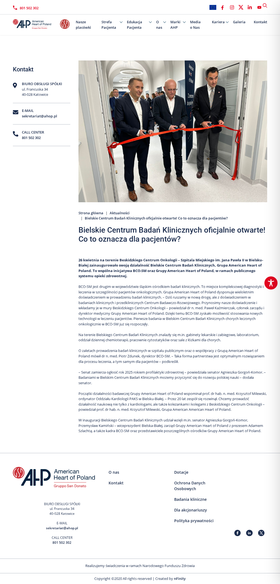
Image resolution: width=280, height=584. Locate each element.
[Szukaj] (265, 5)
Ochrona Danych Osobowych (189, 485)
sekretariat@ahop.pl (39, 116)
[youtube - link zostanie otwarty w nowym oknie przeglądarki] (259, 7)
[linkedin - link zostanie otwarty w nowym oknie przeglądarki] (249, 7)
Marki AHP (175, 24)
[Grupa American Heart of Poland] (40, 23)
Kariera (218, 21)
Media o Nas (195, 24)
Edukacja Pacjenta (134, 24)
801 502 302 (29, 7)
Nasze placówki (83, 24)
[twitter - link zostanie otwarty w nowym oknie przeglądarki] (241, 7)
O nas (159, 24)
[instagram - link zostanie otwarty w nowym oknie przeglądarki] (232, 7)
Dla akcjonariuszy (190, 510)
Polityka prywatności (194, 520)
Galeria (239, 21)
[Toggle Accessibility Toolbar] (271, 283)
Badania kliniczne (190, 499)
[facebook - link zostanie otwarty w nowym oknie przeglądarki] (222, 7)
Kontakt (260, 21)
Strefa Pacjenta (108, 24)
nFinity (180, 578)
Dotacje (181, 472)
